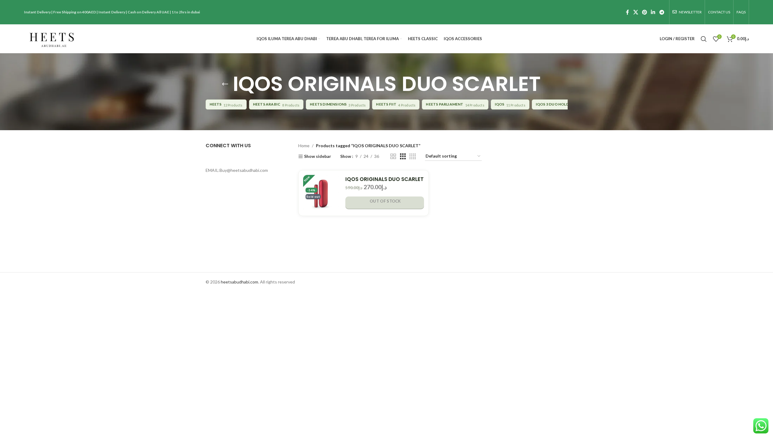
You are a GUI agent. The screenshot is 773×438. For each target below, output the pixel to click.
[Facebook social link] (627, 12)
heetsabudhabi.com (239, 281)
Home (304, 145)
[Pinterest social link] (644, 12)
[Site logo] (51, 38)
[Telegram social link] (661, 12)
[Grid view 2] (393, 156)
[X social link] (635, 12)
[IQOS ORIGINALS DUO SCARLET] (321, 193)
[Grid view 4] (412, 156)
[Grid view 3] (403, 156)
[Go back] (225, 84)
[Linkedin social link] (653, 12)
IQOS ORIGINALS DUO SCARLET (384, 179)
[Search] (704, 39)
